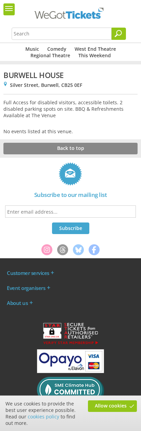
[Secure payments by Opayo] (70, 371)
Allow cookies (111, 405)
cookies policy (43, 416)
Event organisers (26, 287)
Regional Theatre (50, 55)
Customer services (28, 273)
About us (17, 302)
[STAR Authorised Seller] (70, 344)
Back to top (70, 148)
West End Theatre (95, 49)
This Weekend (94, 55)
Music (32, 49)
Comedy (56, 49)
